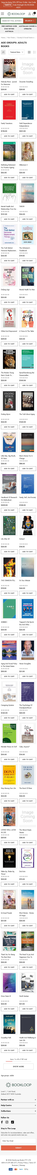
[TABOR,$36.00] (27, 193)
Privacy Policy (23, 1163)
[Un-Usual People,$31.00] (9, 899)
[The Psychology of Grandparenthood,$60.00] (27, 691)
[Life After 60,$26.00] (9, 525)
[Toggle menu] (2, 13)
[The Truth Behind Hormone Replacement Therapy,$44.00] (9, 234)
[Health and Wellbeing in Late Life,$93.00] (27, 1024)
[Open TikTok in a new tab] (12, 1122)
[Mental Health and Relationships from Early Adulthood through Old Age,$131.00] (9, 193)
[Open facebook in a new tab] (1, 1122)
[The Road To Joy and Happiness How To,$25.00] (27, 941)
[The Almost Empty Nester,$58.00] (27, 816)
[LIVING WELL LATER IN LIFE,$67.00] (9, 816)
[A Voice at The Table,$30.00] (27, 317)
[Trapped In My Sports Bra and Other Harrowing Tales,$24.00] (27, 608)
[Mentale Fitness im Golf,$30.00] (9, 733)
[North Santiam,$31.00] (27, 982)
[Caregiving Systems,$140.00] (9, 691)
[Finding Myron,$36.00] (9, 400)
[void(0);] (29, 52)
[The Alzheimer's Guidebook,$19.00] (27, 234)
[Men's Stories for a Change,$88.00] (27, 442)
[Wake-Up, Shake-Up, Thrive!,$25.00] (9, 858)
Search (28, 21)
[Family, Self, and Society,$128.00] (27, 484)
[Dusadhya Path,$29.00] (9, 1024)
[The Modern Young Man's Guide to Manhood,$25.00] (9, 359)
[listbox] (16, 52)
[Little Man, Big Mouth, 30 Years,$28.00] (9, 442)
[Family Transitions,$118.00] (9, 110)
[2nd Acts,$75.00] (27, 858)
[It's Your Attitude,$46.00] (27, 567)
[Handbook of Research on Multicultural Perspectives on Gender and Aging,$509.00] (9, 484)
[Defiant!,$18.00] (27, 525)
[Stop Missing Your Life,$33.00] (9, 775)
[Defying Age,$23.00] (9, 276)
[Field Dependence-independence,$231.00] (27, 110)
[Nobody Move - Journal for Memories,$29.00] (9, 68)
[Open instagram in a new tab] (7, 1122)
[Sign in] (29, 13)
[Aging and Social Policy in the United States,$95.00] (9, 650)
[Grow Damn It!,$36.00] (9, 982)
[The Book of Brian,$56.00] (27, 775)
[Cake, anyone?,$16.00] (27, 733)
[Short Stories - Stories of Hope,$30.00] (27, 899)
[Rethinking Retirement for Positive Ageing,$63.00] (9, 151)
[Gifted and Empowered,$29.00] (9, 317)
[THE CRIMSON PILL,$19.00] (9, 567)
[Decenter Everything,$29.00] (27, 68)
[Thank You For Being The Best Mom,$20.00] (9, 941)
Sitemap (22, 1165)
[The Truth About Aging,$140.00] (27, 400)
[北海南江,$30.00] (9, 608)
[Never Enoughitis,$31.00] (27, 650)
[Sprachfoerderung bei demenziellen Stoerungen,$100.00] (27, 359)
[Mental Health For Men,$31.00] (27, 276)
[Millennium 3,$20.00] (27, 151)
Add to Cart (9, 94)
